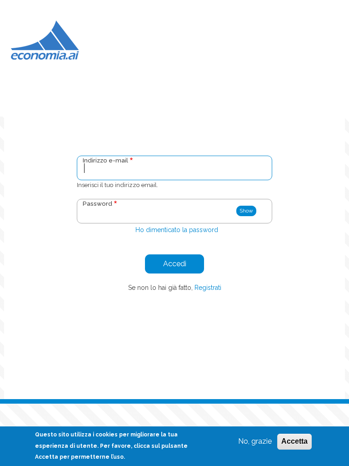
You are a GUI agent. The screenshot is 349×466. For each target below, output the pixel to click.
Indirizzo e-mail (105, 160)
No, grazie (255, 441)
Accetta (294, 441)
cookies (106, 434)
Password (97, 203)
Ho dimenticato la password (176, 229)
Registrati (207, 287)
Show (246, 211)
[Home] (45, 39)
